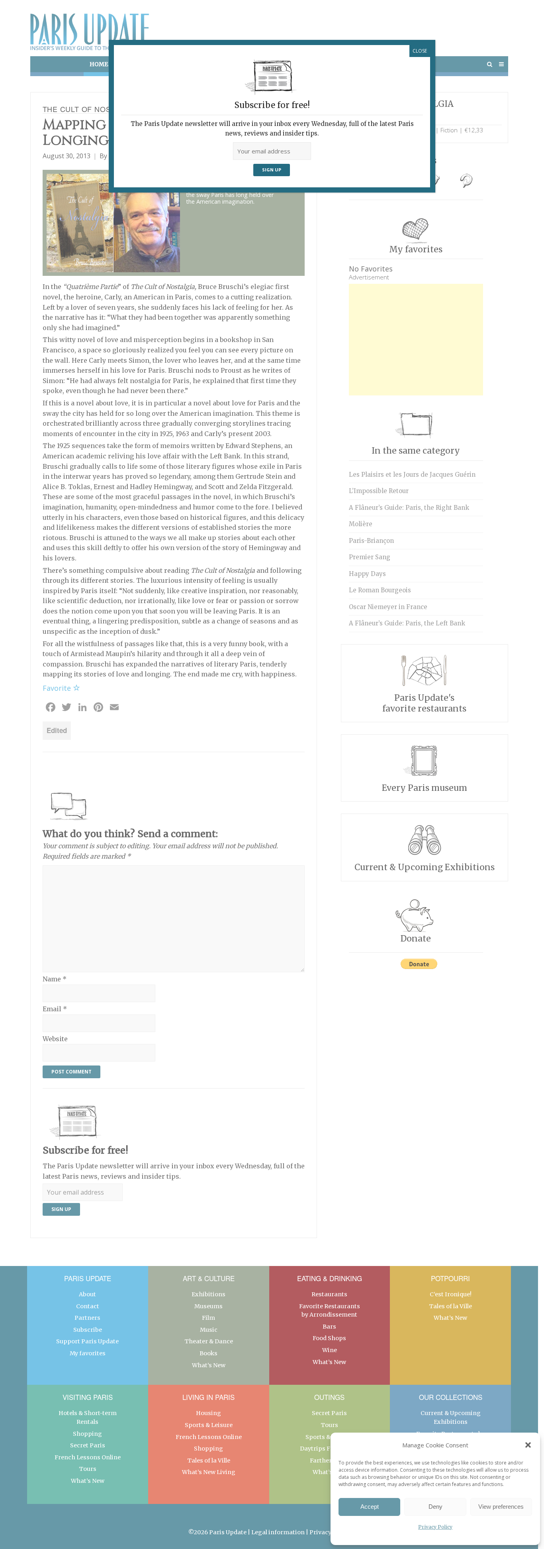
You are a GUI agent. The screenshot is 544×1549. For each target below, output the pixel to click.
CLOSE (420, 50)
